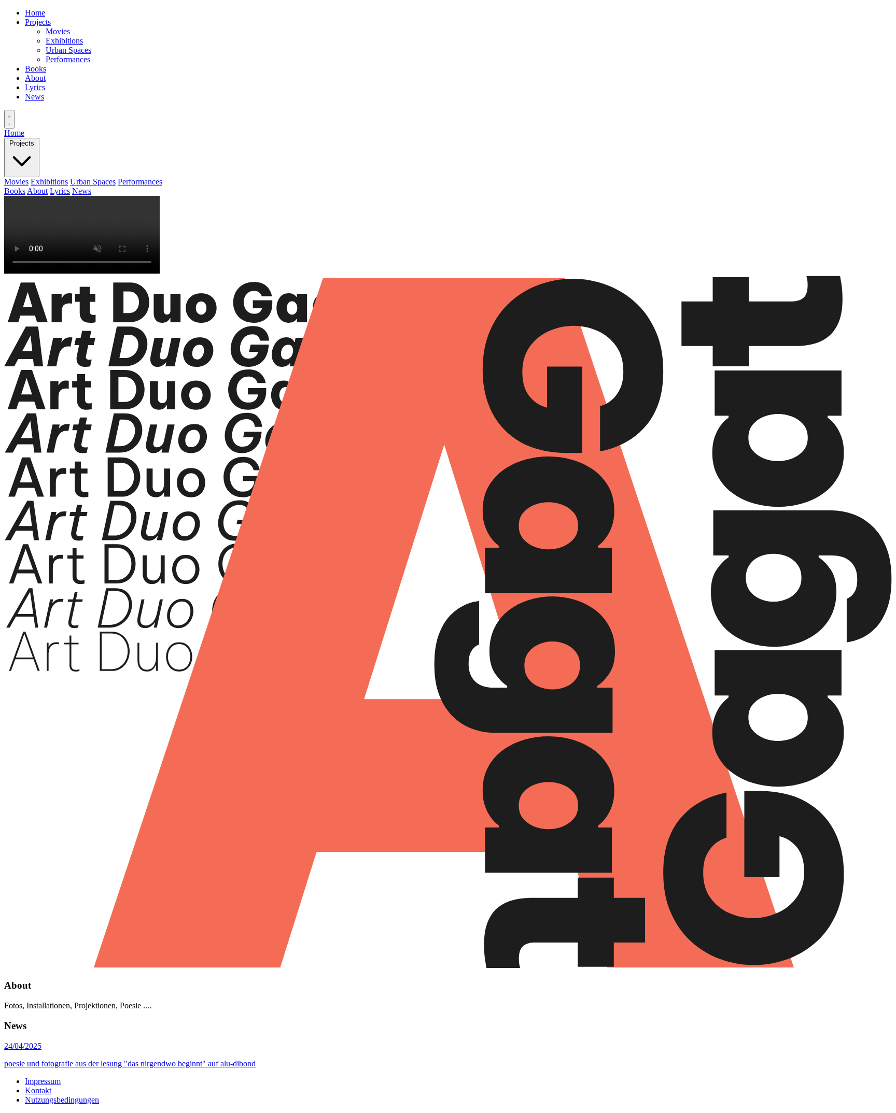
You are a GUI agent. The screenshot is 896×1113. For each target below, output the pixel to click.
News (34, 96)
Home (35, 12)
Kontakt (38, 1090)
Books (35, 68)
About (35, 78)
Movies (58, 31)
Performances (68, 59)
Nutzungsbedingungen (62, 1099)
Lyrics (35, 87)
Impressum (43, 1081)
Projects (38, 22)
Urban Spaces (68, 50)
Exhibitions (64, 40)
